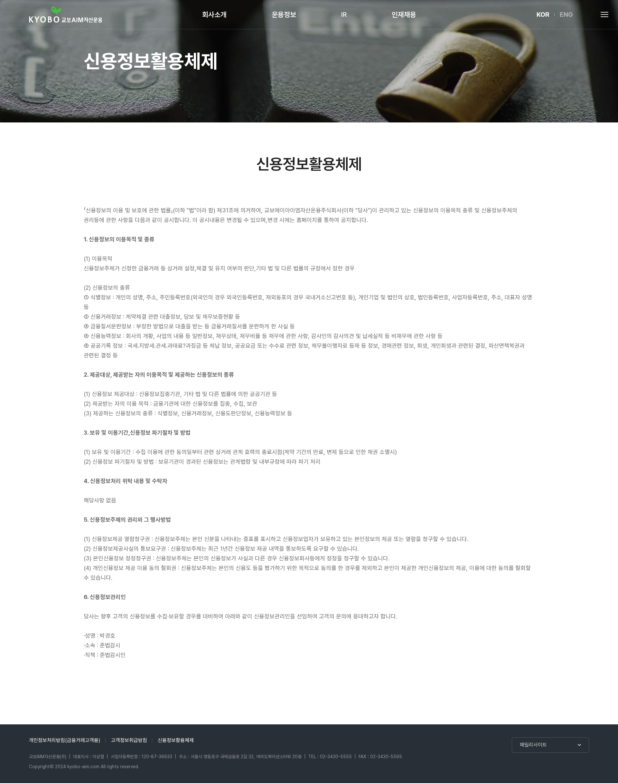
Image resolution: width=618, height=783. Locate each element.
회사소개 (214, 14)
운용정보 (284, 14)
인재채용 (404, 14)
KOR (543, 14)
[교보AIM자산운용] (65, 14)
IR (344, 14)
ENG (566, 14)
